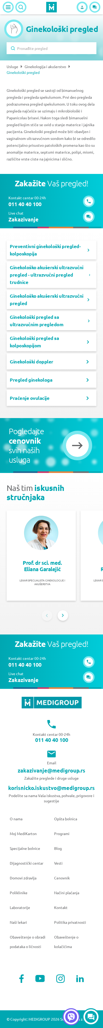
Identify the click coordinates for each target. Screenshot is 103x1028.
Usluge (12, 66)
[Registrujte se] (82, 7)
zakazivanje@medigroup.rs (51, 770)
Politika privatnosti (70, 922)
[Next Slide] (63, 615)
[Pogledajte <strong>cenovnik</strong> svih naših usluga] (77, 445)
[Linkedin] (80, 978)
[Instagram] (60, 978)
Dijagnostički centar (26, 863)
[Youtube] (40, 978)
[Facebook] (21, 978)
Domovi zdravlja (23, 877)
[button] (94, 7)
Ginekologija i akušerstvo (45, 66)
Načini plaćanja (66, 892)
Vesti (58, 863)
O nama (16, 818)
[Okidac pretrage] (20, 7)
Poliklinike (18, 892)
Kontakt (61, 907)
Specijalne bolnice (25, 848)
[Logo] (51, 7)
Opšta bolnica (65, 818)
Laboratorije (20, 907)
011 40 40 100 (51, 740)
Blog (58, 848)
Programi (61, 833)
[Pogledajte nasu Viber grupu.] (71, 1016)
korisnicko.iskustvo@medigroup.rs (51, 788)
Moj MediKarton (23, 833)
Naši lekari (18, 922)
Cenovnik (62, 877)
